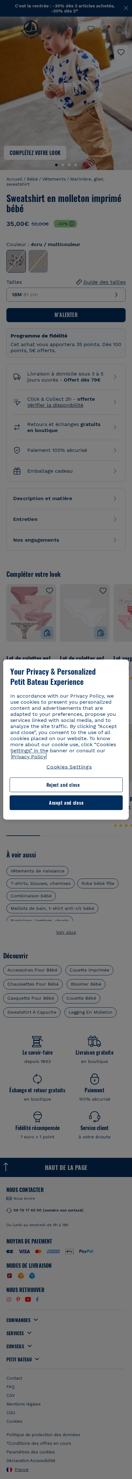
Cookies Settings (69, 767)
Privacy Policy (29, 757)
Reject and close (63, 784)
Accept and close (66, 802)
